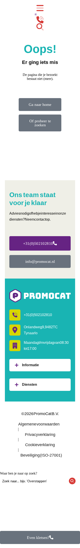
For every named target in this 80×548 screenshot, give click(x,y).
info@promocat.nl (40, 261)
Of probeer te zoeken (40, 123)
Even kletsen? (38, 537)
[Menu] (40, 8)
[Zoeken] (40, 26)
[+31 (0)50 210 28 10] (40, 19)
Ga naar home (40, 104)
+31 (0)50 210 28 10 (38, 243)
